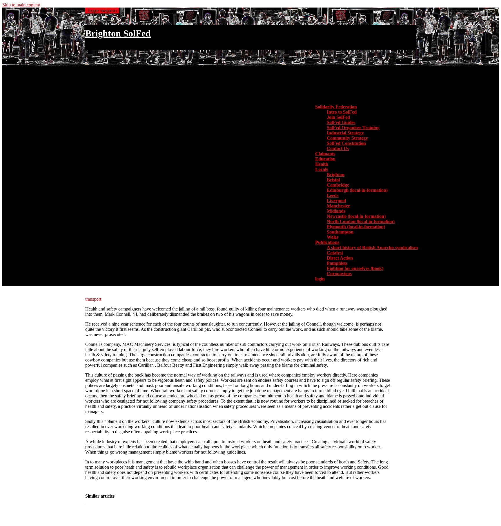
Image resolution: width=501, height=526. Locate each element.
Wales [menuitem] (332, 237)
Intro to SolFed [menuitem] (342, 111)
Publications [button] (327, 242)
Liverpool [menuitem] (336, 200)
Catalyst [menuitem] (335, 252)
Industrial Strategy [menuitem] (345, 132)
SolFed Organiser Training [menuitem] (353, 127)
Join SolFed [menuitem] (338, 117)
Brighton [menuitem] (335, 174)
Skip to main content (21, 4)
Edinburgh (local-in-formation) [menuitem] (357, 190)
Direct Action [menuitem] (340, 257)
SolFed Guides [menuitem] (341, 122)
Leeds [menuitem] (332, 195)
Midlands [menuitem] (336, 211)
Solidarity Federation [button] (336, 106)
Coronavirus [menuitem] (339, 273)
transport (93, 299)
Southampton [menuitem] (340, 231)
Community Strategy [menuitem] (347, 138)
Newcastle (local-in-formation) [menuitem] (356, 216)
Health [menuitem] (321, 164)
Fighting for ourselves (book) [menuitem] (355, 268)
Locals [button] (321, 169)
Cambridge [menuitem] (338, 184)
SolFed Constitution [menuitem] (346, 143)
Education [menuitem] (325, 158)
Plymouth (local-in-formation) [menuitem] (356, 226)
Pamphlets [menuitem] (337, 263)
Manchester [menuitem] (338, 205)
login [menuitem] (320, 278)
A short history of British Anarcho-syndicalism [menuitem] (372, 247)
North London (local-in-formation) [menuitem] (361, 221)
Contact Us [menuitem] (338, 148)
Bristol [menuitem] (333, 179)
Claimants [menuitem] (325, 153)
